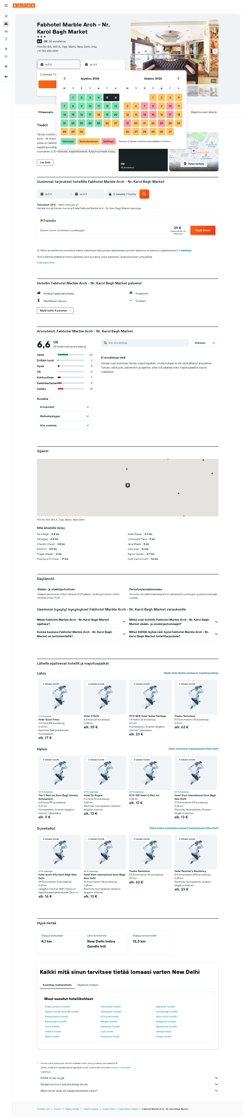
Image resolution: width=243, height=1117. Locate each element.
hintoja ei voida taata (120, 1067)
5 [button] (107, 97)
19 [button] (107, 114)
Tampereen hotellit (111, 1011)
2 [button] (81, 97)
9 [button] (81, 106)
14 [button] (64, 114)
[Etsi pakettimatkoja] (6, 38)
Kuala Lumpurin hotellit (57, 1006)
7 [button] (64, 106)
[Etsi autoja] (6, 31)
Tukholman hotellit (111, 1006)
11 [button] (98, 106)
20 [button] (115, 114)
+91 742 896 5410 (47, 51)
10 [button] (90, 106)
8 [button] (73, 106)
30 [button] (81, 131)
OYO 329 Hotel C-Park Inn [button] (144, 795)
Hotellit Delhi (108, 1109)
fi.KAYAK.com (43, 1109)
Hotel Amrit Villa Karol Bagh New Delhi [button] (57, 876)
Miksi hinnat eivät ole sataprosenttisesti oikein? (69, 1090)
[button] (6, 5)
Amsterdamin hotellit (56, 1016)
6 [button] (116, 97)
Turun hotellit (52, 1026)
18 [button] (98, 114)
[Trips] (6, 66)
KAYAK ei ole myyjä (52, 1078)
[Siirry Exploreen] (6, 48)
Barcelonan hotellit (166, 1026)
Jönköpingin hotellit (167, 1011)
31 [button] (170, 131)
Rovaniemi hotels (110, 1036)
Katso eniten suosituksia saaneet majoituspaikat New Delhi (184, 828)
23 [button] (81, 123)
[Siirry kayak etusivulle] (24, 5)
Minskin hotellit (109, 1021)
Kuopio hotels (163, 1036)
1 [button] (72, 97)
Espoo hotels (52, 1036)
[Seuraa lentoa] (6, 56)
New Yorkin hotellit (166, 1016)
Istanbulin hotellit (165, 1006)
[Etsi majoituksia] (6, 23)
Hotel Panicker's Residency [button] (190, 871)
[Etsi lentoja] (6, 16)
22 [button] (73, 123)
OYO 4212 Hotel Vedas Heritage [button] (147, 716)
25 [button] (98, 123)
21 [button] (64, 123)
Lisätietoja (185, 250)
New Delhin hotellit (128, 1109)
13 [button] (115, 106)
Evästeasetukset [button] (46, 262)
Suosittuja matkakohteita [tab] (57, 984)
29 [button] (73, 131)
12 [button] (107, 106)
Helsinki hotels (53, 1031)
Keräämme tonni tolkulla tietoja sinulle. (64, 1084)
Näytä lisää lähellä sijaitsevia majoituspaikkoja (191, 673)
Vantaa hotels (163, 1031)
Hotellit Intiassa (90, 1109)
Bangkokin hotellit (166, 1021)
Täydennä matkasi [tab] (87, 984)
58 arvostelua (57, 41)
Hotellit (57, 1109)
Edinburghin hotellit (56, 1021)
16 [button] (81, 114)
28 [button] (64, 131)
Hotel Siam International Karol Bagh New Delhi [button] (195, 797)
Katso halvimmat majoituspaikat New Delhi (193, 748)
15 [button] (73, 114)
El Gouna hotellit (110, 1016)
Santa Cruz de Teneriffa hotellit (62, 1011)
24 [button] (90, 123)
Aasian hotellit (72, 1109)
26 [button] (107, 123)
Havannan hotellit (110, 1026)
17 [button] (90, 114)
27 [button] (115, 123)
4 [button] (98, 97)
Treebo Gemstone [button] (185, 716)
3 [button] (90, 97)
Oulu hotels (107, 1031)
